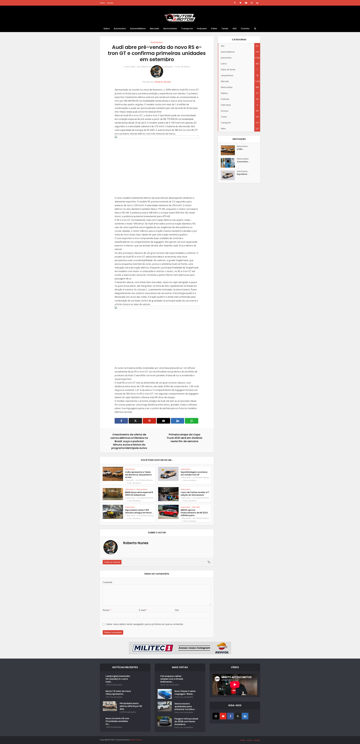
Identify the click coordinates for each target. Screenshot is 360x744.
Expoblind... (243, 174)
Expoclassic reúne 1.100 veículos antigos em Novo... (139, 511)
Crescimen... (243, 161)
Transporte (187, 28)
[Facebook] (230, 716)
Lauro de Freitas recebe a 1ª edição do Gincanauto (195, 493)
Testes (224, 28)
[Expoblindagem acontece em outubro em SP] (229, 175)
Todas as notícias (112, 562)
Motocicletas (170, 28)
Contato (110, 3)
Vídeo (214, 28)
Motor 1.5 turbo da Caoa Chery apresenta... (118, 692)
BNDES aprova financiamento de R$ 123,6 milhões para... (194, 513)
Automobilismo (138, 28)
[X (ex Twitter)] (237, 716)
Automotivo (120, 28)
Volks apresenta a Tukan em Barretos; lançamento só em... (138, 475)
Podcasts (202, 28)
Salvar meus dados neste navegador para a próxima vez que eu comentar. (145, 624)
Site (177, 610)
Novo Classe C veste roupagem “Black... (185, 692)
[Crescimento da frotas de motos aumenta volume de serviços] (229, 163)
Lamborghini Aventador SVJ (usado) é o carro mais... (118, 679)
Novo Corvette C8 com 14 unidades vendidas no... (117, 721)
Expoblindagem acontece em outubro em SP (194, 473)
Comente (107, 582)
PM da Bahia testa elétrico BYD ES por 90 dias (131, 706)
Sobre (107, 28)
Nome (107, 610)
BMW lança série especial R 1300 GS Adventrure (139, 493)
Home (102, 3)
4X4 (234, 28)
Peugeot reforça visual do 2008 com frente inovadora (186, 721)
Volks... (240, 149)
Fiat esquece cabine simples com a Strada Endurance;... (171, 679)
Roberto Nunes (148, 66)
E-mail (143, 610)
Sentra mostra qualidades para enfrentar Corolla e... (185, 706)
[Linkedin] (245, 716)
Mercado (154, 28)
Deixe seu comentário (169, 685)
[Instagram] (215, 716)
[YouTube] (223, 716)
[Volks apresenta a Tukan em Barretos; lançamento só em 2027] (229, 150)
